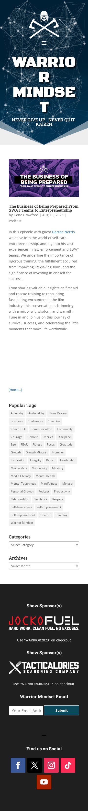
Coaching (54, 421)
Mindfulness (49, 483)
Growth (16, 452)
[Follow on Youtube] (44, 782)
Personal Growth (22, 491)
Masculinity (39, 468)
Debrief (48, 437)
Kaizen (50, 460)
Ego (13, 444)
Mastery (57, 468)
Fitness (37, 444)
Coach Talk (18, 429)
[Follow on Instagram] (51, 765)
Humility (58, 452)
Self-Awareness (21, 507)
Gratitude (66, 444)
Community (65, 429)
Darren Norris (63, 232)
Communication (41, 429)
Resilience (40, 499)
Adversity (17, 413)
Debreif (32, 437)
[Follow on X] (34, 765)
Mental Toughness (23, 483)
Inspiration (18, 460)
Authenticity (36, 413)
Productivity (62, 491)
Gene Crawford (26, 215)
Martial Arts (19, 468)
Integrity (35, 460)
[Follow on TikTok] (68, 765)
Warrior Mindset (22, 523)
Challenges (35, 421)
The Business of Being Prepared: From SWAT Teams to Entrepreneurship (43, 208)
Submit (61, 710)
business (17, 421)
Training (61, 515)
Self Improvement (23, 515)
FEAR (24, 444)
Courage (16, 437)
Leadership (67, 460)
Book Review (57, 413)
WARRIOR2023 (37, 640)
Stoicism (45, 515)
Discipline (64, 437)
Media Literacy (21, 476)
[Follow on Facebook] (18, 765)
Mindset (67, 483)
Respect (57, 499)
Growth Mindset (36, 452)
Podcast (15, 220)
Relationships (20, 499)
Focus (51, 444)
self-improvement (49, 507)
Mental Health (45, 476)
